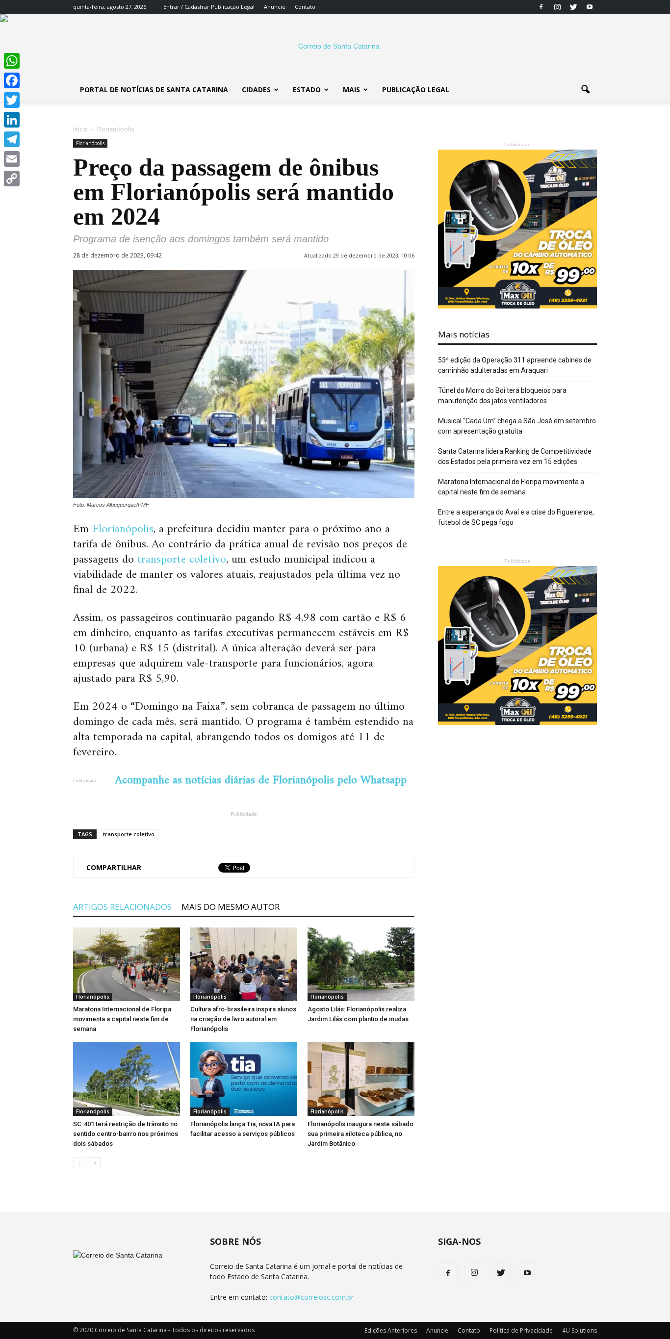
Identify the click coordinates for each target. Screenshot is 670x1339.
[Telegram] (12, 139)
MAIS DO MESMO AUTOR (230, 906)
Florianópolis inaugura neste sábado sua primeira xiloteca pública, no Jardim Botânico (360, 1133)
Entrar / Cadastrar (186, 6)
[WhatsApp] (12, 61)
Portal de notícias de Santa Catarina (154, 89)
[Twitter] (573, 7)
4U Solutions (579, 1330)
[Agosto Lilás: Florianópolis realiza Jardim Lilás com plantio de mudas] (361, 964)
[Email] (12, 159)
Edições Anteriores (390, 1330)
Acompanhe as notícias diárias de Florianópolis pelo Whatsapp (261, 780)
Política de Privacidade (521, 1330)
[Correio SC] (335, 46)
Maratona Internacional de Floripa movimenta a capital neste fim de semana (122, 1018)
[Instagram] (557, 7)
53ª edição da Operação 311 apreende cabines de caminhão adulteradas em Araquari (515, 365)
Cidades (256, 89)
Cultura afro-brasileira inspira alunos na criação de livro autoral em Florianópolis (243, 1018)
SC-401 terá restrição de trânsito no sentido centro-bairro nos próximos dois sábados (125, 1133)
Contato (305, 6)
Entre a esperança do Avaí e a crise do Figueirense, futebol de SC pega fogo (516, 517)
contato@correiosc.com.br (311, 1297)
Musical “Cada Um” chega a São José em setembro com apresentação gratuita (517, 426)
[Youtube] (589, 7)
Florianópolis (90, 143)
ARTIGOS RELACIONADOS (122, 906)
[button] (585, 90)
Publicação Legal (232, 6)
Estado (307, 89)
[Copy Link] (12, 178)
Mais (351, 89)
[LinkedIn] (12, 119)
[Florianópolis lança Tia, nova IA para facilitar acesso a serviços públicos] (243, 1079)
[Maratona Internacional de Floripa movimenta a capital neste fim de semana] (126, 964)
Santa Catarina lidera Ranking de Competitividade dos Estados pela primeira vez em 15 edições (515, 456)
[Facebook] (541, 7)
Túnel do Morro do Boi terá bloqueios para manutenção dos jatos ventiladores (502, 395)
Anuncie (274, 6)
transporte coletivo (181, 559)
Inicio (80, 129)
